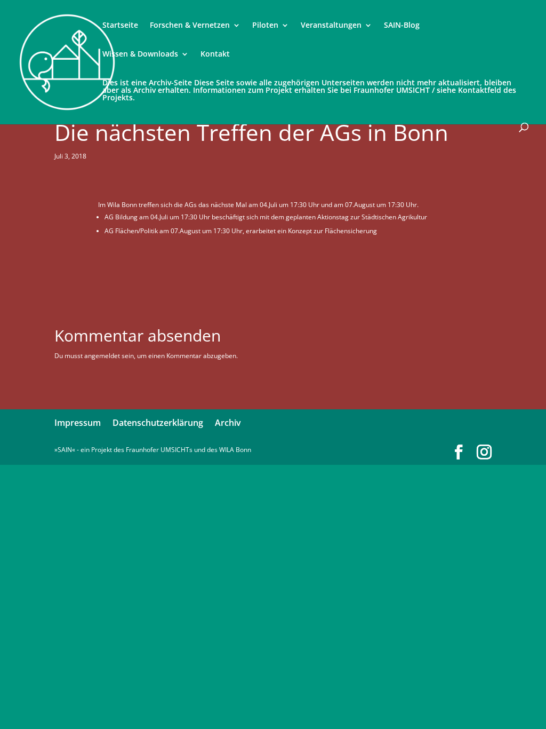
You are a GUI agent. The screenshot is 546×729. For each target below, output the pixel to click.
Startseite (120, 25)
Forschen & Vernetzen (190, 25)
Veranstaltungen (331, 25)
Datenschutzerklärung (158, 423)
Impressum (77, 423)
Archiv (228, 423)
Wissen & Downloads (140, 54)
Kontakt (215, 54)
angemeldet (102, 355)
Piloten (265, 25)
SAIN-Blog (402, 25)
